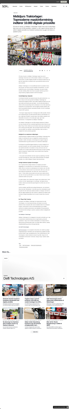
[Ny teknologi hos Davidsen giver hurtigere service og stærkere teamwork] (12, 318)
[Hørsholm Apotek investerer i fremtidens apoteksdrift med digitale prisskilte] (12, 295)
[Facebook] (40, 70)
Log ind (57, 1)
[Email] (47, 70)
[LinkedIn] (42, 70)
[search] (63, 6)
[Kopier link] (49, 70)
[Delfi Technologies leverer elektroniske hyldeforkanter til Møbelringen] (56, 295)
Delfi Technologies (22, 229)
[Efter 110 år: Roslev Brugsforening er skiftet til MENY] (56, 318)
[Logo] (5, 6)
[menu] (66, 6)
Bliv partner (64, 1)
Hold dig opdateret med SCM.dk (60, 407)
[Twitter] (44, 70)
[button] (64, 278)
